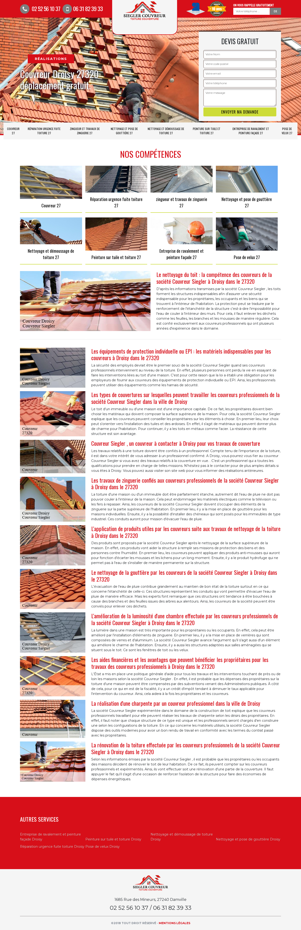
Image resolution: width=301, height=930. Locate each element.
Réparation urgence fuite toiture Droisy (52, 846)
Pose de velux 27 (287, 131)
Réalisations (51, 59)
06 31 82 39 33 (88, 8)
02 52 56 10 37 (45, 8)
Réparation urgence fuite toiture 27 (44, 131)
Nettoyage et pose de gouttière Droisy (248, 839)
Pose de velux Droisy (102, 846)
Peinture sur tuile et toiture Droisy (113, 839)
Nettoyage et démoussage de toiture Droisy (181, 836)
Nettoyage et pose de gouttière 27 (124, 131)
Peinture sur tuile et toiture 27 (206, 131)
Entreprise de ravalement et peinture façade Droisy (50, 836)
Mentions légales (174, 923)
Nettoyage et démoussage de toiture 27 (166, 131)
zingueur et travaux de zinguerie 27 (85, 131)
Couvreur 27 (13, 131)
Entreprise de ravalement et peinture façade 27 (251, 131)
